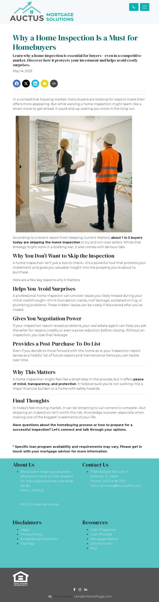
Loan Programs (102, 529)
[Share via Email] (44, 83)
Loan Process (101, 534)
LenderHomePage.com (93, 596)
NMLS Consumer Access (39, 504)
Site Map (27, 543)
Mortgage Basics (104, 539)
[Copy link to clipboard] (54, 83)
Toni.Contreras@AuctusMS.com (115, 486)
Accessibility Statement (39, 539)
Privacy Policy (31, 534)
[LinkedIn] (85, 589)
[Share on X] (26, 83)
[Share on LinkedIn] (35, 83)
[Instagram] (80, 589)
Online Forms (101, 543)
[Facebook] (74, 589)
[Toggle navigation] (144, 7)
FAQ (93, 548)
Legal (24, 529)
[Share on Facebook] (17, 83)
